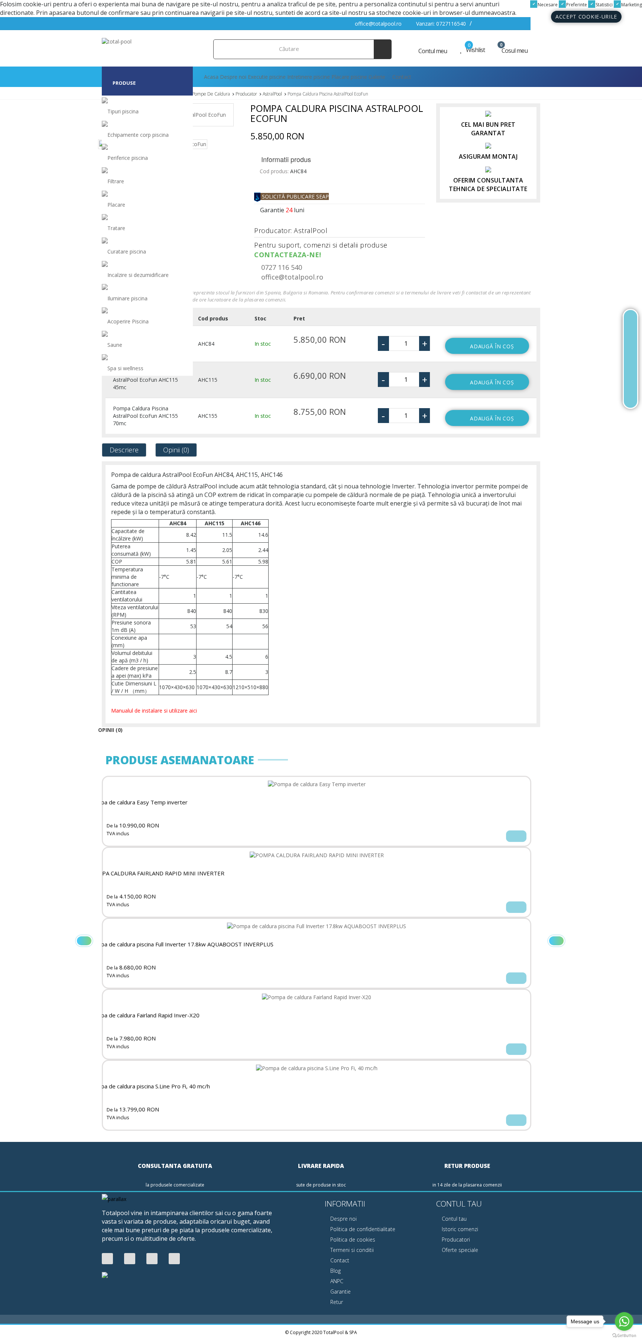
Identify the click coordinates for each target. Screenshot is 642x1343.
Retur (336, 1301)
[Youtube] (129, 1258)
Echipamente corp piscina (138, 134)
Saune (114, 344)
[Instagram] (174, 1258)
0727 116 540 (280, 267)
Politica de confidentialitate (362, 1229)
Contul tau (453, 1218)
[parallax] (114, 1199)
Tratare (116, 228)
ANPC (336, 1281)
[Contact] (630, 395)
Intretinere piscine (308, 76)
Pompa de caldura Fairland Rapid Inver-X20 (144, 1015)
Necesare (547, 4)
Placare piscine (349, 76)
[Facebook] (107, 1258)
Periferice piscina (127, 157)
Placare (116, 204)
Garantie (340, 1291)
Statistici (603, 4)
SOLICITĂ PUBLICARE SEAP (294, 196)
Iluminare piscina (127, 298)
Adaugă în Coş (492, 346)
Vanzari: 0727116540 (440, 23)
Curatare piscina (126, 251)
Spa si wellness (125, 368)
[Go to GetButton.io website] (624, 1335)
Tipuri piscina (123, 111)
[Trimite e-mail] (630, 377)
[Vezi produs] (516, 836)
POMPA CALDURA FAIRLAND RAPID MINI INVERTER (156, 873)
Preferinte (576, 4)
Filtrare (115, 181)
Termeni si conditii (351, 1249)
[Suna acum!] (630, 358)
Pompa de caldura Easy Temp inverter (138, 802)
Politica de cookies (352, 1239)
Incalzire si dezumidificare (138, 274)
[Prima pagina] (630, 322)
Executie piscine (267, 76)
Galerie (377, 76)
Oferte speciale (459, 1249)
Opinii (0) (176, 449)
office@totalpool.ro (377, 23)
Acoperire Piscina (128, 321)
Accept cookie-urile (586, 16)
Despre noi (233, 76)
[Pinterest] (152, 1258)
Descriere (124, 449)
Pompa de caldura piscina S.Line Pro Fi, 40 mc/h (149, 1086)
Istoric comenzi (459, 1229)
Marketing (631, 4)
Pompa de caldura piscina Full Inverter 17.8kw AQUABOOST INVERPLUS (181, 944)
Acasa (210, 76)
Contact (401, 76)
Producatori (455, 1239)
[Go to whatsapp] (624, 1321)
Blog (335, 1270)
